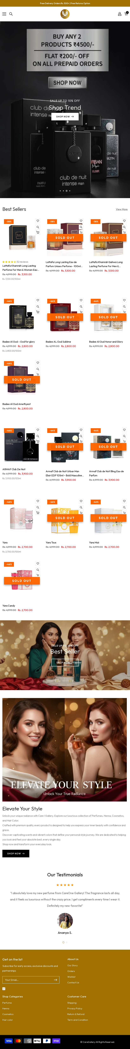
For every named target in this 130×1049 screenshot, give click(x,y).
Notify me (81, 232)
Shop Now (65, 116)
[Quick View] (37, 227)
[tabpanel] (65, 109)
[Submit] (55, 980)
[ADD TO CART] (37, 232)
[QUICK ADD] (37, 441)
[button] (9, 261)
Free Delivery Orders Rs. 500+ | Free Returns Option (65, 3)
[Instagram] (3, 988)
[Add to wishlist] (37, 220)
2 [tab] (66, 942)
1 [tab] (63, 942)
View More (122, 209)
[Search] (11, 14)
